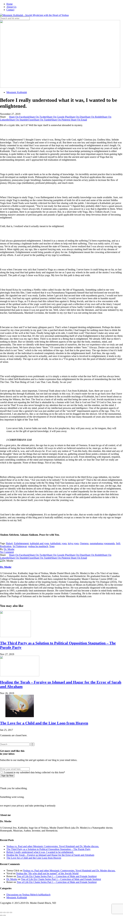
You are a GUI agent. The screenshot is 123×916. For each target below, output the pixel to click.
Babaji (9, 543)
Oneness (84, 543)
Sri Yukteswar (20, 546)
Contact (10, 9)
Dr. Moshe (9, 549)
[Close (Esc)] (1, 912)
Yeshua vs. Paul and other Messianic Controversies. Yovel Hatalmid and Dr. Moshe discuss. (52, 846)
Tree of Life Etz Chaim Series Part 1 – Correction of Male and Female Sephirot (57, 876)
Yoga (51, 546)
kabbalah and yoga (39, 543)
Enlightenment (21, 543)
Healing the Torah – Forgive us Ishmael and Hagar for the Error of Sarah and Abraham (50, 855)
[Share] (4, 912)
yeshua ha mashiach (38, 546)
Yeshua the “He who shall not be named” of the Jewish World (47, 873)
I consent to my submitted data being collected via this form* (34, 772)
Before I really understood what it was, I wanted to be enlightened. (40, 852)
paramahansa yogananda (102, 543)
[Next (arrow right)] (4, 915)
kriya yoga (73, 543)
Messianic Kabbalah (16, 92)
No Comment (7, 552)
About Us (11, 6)
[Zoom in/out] (11, 912)
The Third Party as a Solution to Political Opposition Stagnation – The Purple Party (48, 849)
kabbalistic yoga (58, 543)
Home (9, 4)
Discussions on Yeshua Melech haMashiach (28, 894)
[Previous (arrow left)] (1, 915)
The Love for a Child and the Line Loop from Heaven (44, 723)
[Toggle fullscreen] (7, 912)
